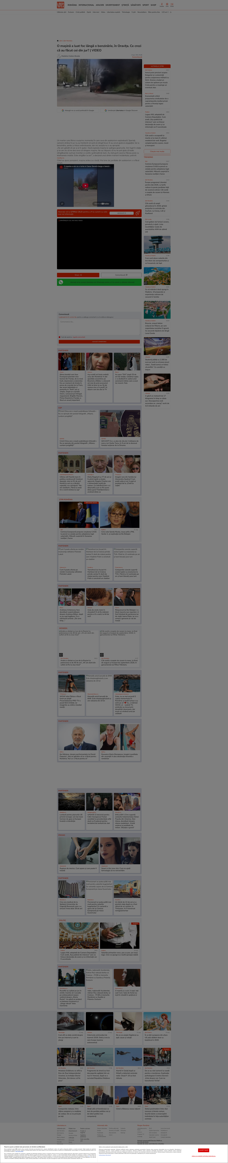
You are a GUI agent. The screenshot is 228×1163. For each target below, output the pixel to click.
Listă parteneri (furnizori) (105, 1155)
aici (89, 1156)
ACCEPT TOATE (203, 1150)
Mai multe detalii (19, 1151)
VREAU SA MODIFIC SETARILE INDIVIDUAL (204, 1156)
